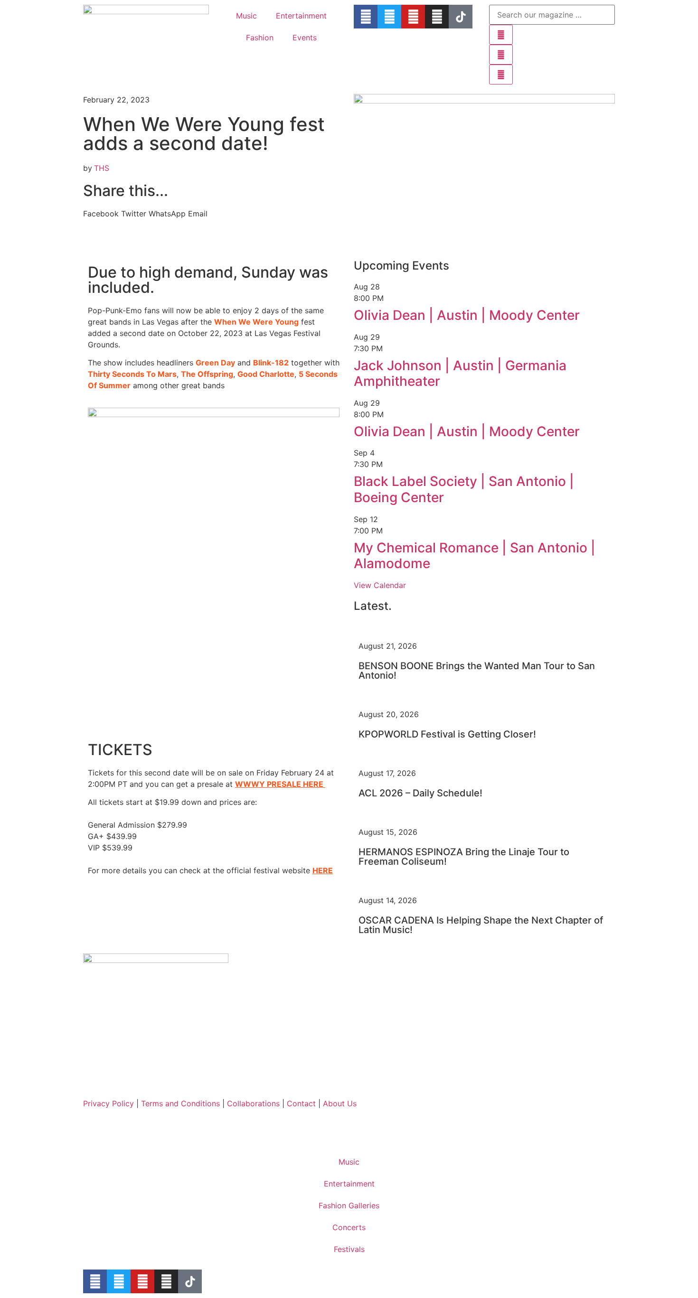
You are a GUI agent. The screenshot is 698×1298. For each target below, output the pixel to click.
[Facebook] (365, 16)
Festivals (349, 1249)
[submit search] (501, 35)
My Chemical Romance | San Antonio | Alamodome (474, 556)
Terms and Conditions (181, 1103)
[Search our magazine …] (552, 15)
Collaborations (254, 1103)
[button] (101, 213)
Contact (301, 1103)
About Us (340, 1103)
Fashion (260, 37)
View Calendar (380, 585)
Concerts (349, 1227)
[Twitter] (389, 16)
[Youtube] (413, 16)
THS (101, 168)
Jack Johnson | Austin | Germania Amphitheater (460, 373)
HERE (322, 870)
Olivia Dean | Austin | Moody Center (467, 315)
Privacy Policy (108, 1103)
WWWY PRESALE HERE (279, 784)
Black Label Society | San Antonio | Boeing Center (464, 489)
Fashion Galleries (349, 1205)
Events (304, 37)
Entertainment (301, 15)
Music (246, 15)
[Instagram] (437, 16)
